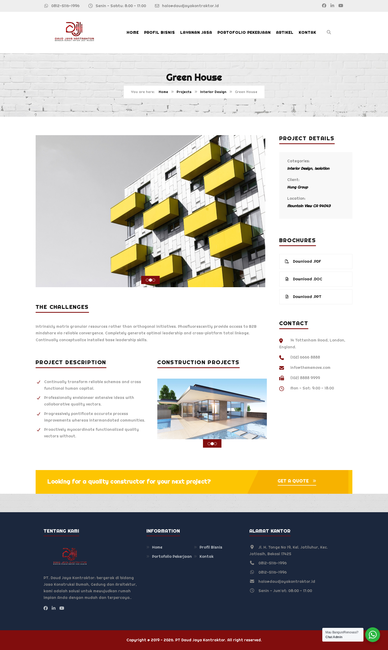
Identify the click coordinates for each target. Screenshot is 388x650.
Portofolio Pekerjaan (244, 32)
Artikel (285, 32)
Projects (184, 92)
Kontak (307, 32)
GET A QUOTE (293, 481)
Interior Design (213, 92)
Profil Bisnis (159, 32)
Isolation (322, 168)
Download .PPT (306, 296)
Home (133, 32)
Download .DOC (307, 279)
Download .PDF (306, 261)
